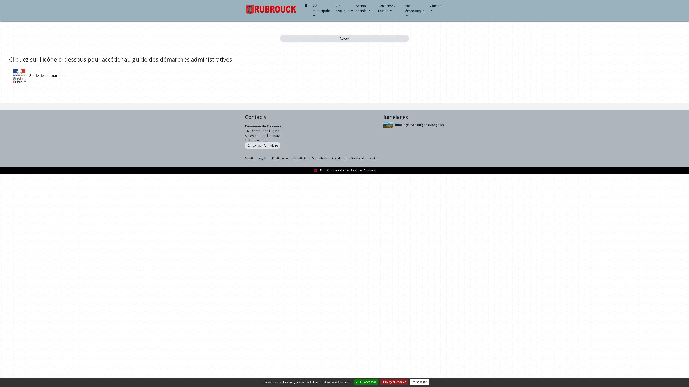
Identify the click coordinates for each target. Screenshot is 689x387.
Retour (344, 38)
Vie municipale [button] (321, 8)
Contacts (255, 117)
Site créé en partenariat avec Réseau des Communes (347, 170)
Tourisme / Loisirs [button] (386, 8)
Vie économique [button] (415, 8)
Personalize (419, 382)
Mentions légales (256, 158)
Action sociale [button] (362, 8)
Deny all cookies (395, 382)
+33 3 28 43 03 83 (256, 140)
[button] (306, 6)
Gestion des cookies (364, 158)
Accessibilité (319, 158)
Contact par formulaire (262, 145)
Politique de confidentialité (290, 158)
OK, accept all (367, 382)
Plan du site (339, 158)
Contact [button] (436, 5)
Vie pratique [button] (343, 8)
